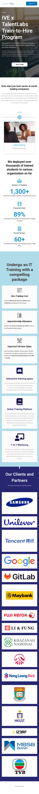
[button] (19, 64)
